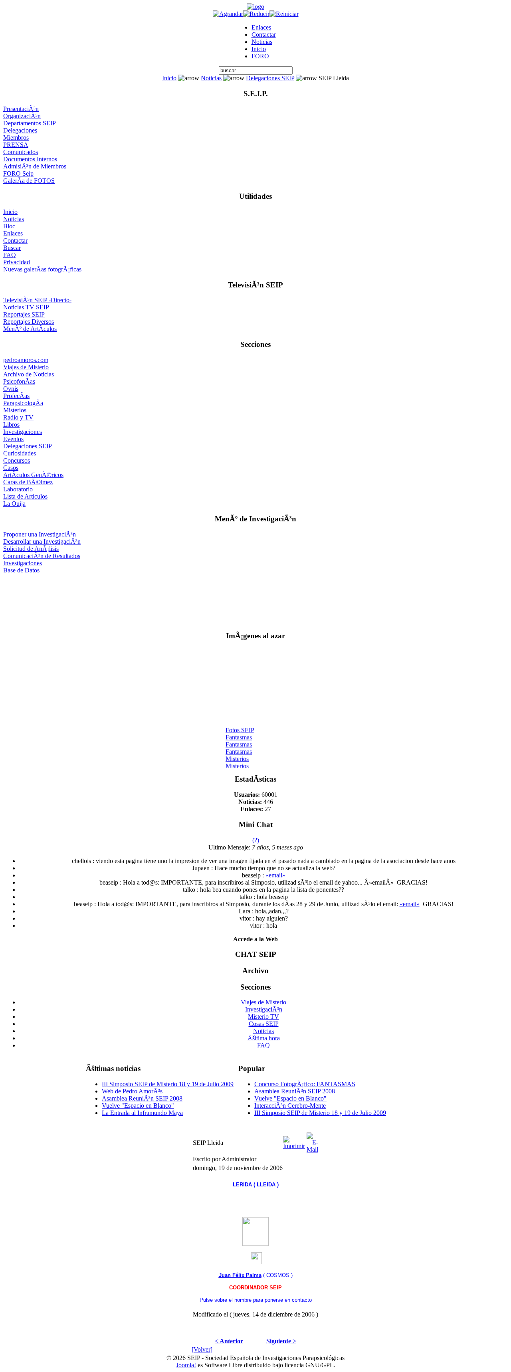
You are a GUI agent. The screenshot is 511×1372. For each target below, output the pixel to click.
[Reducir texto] (256, 13)
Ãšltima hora (264, 1038)
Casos (10, 467)
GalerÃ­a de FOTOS (29, 180)
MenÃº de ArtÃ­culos (30, 328)
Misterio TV (263, 1016)
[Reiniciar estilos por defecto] (284, 13)
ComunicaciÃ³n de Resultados (41, 555)
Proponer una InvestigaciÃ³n (39, 534)
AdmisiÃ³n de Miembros (34, 166)
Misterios (14, 410)
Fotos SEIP (240, 727)
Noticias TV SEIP (26, 307)
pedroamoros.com (25, 359)
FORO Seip (18, 173)
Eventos (13, 439)
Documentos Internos (30, 159)
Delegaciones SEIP (270, 78)
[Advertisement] (256, 599)
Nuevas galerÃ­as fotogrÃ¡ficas (42, 269)
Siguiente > (281, 1341)
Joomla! (186, 1365)
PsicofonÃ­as (19, 381)
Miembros (16, 137)
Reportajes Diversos (28, 321)
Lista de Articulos (25, 496)
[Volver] (202, 1349)
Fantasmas (239, 734)
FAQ (9, 254)
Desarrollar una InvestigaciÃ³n (42, 541)
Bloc (9, 226)
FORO (260, 56)
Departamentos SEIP (29, 123)
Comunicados (20, 151)
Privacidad (16, 262)
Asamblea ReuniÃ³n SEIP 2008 (142, 1098)
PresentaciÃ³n (21, 108)
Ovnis (10, 388)
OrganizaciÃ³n (22, 116)
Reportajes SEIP (24, 314)
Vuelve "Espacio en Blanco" (138, 1105)
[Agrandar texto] (228, 13)
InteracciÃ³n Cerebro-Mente (290, 1105)
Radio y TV (18, 417)
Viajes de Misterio (26, 367)
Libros (11, 424)
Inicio (259, 49)
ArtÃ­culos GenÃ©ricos (33, 474)
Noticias (262, 41)
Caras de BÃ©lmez (28, 482)
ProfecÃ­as (16, 395)
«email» (275, 875)
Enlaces (261, 27)
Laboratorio (18, 489)
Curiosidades (19, 453)
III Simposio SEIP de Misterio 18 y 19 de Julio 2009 (168, 1084)
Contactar (264, 34)
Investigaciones (22, 431)
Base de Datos (21, 570)
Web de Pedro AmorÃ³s (132, 1091)
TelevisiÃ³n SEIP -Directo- (37, 300)
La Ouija (14, 503)
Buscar (12, 247)
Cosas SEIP (264, 1023)
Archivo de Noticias (28, 374)
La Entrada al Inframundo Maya (142, 1112)
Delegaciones (20, 130)
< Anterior (229, 1341)
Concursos (16, 460)
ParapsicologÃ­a (23, 403)
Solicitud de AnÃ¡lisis (31, 548)
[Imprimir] (294, 1140)
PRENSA (15, 144)
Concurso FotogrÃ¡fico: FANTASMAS (304, 1084)
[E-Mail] (312, 1140)
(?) (255, 840)
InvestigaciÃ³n (263, 1009)
